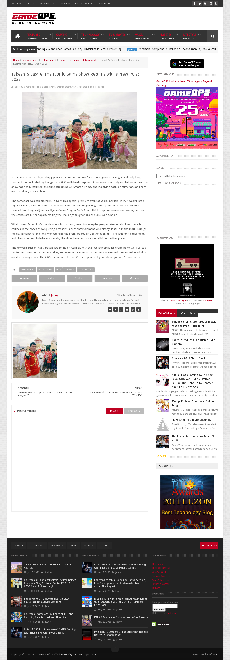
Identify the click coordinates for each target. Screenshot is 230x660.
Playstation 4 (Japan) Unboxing (191, 419)
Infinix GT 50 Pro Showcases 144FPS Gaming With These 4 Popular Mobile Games (50, 631)
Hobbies (167, 36)
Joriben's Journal (160, 584)
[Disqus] (79, 463)
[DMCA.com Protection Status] (161, 625)
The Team (30, 3)
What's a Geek (159, 572)
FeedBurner (172, 613)
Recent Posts (187, 313)
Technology (90, 36)
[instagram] (210, 3)
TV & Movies (117, 36)
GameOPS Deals (104, 3)
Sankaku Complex (161, 576)
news (62, 60)
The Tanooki (158, 564)
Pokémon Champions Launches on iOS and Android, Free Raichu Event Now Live (166, 49)
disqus (114, 411)
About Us (16, 3)
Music (143, 36)
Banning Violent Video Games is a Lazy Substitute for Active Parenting (57, 49)
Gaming (64, 36)
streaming (74, 60)
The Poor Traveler (161, 568)
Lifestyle (190, 36)
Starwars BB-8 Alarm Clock (189, 358)
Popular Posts (166, 313)
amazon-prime (30, 60)
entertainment (49, 60)
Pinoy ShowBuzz (83, 3)
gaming (111, 49)
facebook (134, 411)
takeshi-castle (90, 60)
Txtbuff (156, 588)
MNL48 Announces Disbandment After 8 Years (121, 617)
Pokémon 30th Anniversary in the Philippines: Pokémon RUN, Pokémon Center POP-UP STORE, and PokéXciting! (50, 583)
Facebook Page (178, 300)
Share (53, 278)
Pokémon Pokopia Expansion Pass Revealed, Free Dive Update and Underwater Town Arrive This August (120, 583)
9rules (215, 654)
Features (37, 36)
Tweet (26, 278)
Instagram (208, 300)
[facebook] (194, 3)
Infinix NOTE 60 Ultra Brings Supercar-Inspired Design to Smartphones (121, 633)
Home (16, 60)
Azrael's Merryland (161, 580)
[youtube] (205, 3)
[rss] (216, 3)
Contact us (211, 545)
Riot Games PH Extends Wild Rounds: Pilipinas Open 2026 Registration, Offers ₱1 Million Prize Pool (120, 602)
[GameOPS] (110, 309)
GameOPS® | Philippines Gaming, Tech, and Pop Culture (67, 654)
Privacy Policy (47, 3)
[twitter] (199, 3)
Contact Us (64, 3)
